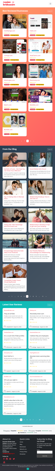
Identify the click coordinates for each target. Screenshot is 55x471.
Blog (21, 444)
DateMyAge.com (9, 31)
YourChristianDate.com (36, 376)
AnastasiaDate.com (35, 332)
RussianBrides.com (9, 310)
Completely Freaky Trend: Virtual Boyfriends (12, 281)
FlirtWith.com (7, 376)
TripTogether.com (34, 353)
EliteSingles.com (9, 80)
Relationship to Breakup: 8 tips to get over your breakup (40, 225)
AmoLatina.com (8, 353)
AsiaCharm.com (35, 55)
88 (39, 420)
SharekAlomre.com (9, 397)
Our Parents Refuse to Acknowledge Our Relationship (40, 251)
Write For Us (23, 449)
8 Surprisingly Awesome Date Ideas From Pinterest (13, 251)
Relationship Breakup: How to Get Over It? (39, 197)
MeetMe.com (34, 105)
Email (38, 449)
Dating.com (33, 310)
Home (21, 442)
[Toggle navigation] (50, 3)
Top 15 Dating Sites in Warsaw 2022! (14, 197)
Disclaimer (22, 454)
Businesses (23, 447)
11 (42, 296)
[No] (53, 467)
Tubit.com (33, 31)
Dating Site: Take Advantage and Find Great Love (13, 225)
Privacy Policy (23, 451)
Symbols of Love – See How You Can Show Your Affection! (14, 170)
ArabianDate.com (8, 332)
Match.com (7, 105)
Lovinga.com (8, 55)
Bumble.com (8, 130)
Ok (28, 468)
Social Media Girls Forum (38, 169)
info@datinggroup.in (9, 453)
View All (50, 11)
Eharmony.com (35, 80)
